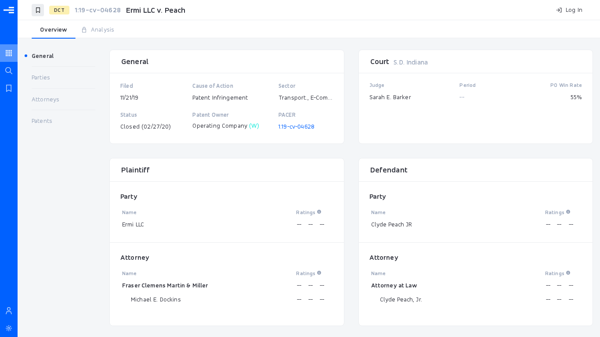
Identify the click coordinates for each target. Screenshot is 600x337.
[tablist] (309, 29)
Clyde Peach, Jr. (401, 299)
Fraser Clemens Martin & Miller (165, 285)
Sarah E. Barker (390, 96)
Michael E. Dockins (156, 299)
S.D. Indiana (411, 62)
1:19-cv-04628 (296, 126)
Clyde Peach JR (391, 224)
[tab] (54, 29)
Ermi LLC (133, 224)
